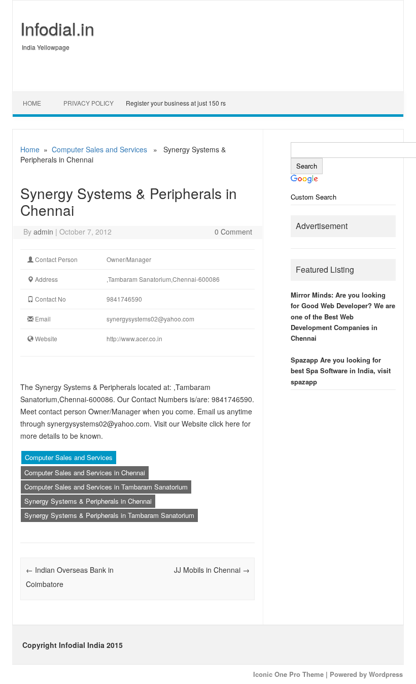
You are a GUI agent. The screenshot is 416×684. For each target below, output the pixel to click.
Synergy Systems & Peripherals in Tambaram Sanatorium (109, 515)
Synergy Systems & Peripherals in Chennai (88, 501)
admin (43, 231)
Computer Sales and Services (99, 149)
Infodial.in (57, 28)
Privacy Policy (88, 103)
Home (32, 103)
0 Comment (233, 231)
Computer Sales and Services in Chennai (84, 472)
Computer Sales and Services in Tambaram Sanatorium (106, 487)
